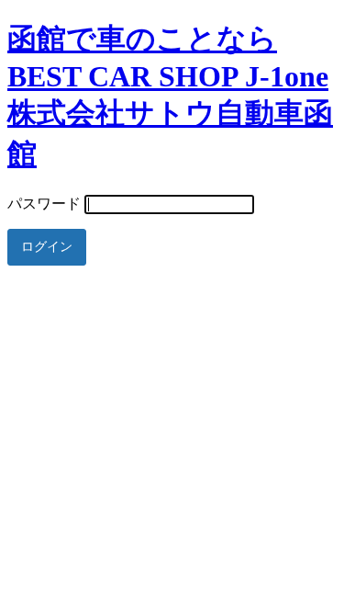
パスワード (44, 203)
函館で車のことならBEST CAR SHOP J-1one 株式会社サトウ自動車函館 (170, 96)
